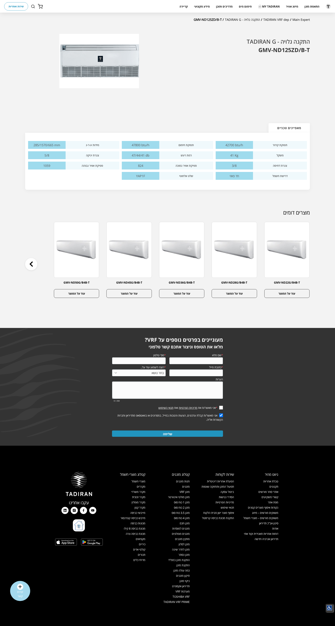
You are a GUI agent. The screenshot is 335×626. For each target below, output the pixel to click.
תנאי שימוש (227, 507)
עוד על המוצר (286, 293)
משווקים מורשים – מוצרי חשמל (260, 518)
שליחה (167, 434)
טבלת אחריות (270, 481)
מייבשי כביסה (137, 513)
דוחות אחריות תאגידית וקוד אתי (261, 534)
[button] (311, 6)
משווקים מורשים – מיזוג (265, 513)
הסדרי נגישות (226, 497)
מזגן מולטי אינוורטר (179, 497)
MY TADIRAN (271, 6)
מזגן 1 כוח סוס (182, 502)
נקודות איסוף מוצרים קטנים (263, 507)
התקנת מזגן (183, 565)
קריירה (184, 6)
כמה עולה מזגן (181, 570)
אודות (275, 528)
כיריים (142, 544)
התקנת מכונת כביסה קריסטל (218, 518)
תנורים (141, 555)
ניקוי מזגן (185, 581)
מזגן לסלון (184, 544)
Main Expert (301, 19)
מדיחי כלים (139, 560)
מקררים (141, 487)
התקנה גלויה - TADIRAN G (242, 19)
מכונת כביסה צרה (135, 534)
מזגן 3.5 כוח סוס (181, 513)
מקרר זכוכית (138, 497)
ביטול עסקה (227, 492)
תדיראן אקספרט (181, 586)
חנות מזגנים (183, 481)
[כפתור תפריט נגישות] (329, 607)
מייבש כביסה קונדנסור (133, 518)
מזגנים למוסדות (181, 528)
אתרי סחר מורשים (268, 492)
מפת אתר (273, 502)
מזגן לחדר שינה (181, 549)
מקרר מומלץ (138, 502)
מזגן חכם (185, 523)
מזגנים (186, 487)
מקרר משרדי (138, 492)
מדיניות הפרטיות (188, 408)
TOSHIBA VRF (181, 597)
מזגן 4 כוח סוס (182, 518)
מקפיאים (140, 539)
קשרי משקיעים (270, 497)
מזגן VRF (185, 492)
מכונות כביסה (138, 523)
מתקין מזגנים (182, 539)
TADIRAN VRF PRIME (176, 602)
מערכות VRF (183, 591)
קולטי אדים (139, 549)
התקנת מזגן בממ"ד (179, 560)
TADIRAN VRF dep (276, 19)
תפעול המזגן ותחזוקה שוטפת (218, 487)
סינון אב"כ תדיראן (268, 523)
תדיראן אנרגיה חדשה (266, 539)
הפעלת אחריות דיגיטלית (220, 481)
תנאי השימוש (165, 408)
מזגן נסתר (184, 555)
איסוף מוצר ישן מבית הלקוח (218, 513)
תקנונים (273, 487)
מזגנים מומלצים (181, 534)
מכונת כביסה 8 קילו (134, 528)
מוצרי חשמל (138, 481)
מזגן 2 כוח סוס (182, 507)
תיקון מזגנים (183, 576)
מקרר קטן (140, 507)
